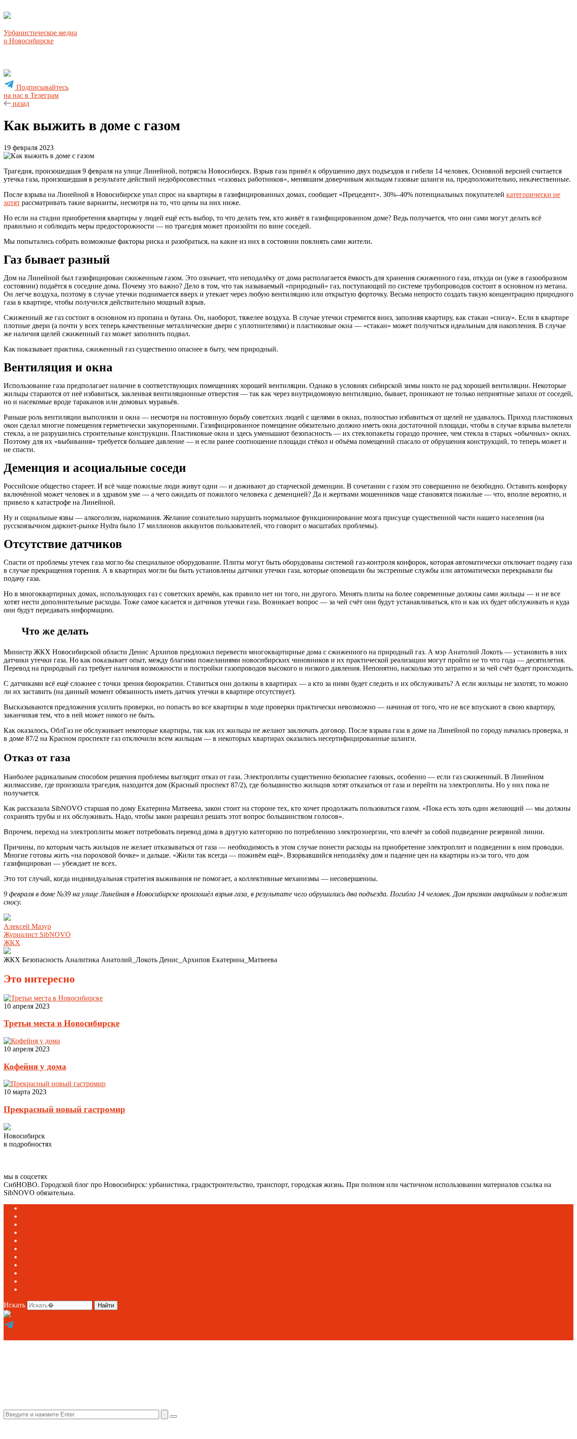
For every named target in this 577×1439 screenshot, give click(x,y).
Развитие (36, 1273)
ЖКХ (12, 942)
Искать (14, 1305)
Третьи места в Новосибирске (61, 1023)
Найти (106, 1305)
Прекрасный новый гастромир (64, 1109)
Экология (36, 1289)
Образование (42, 1265)
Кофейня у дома (35, 1066)
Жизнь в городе (46, 1232)
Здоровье (36, 1248)
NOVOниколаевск (50, 1216)
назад (20, 103)
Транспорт (38, 1281)
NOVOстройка (45, 1224)
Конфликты (40, 1257)
